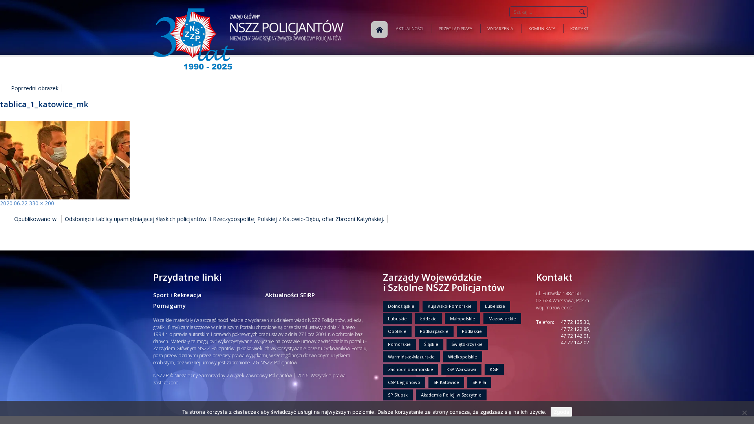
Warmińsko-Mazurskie (411, 357)
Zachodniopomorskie (410, 369)
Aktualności (409, 28)
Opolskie (397, 331)
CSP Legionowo (404, 382)
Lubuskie (397, 319)
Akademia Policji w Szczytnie (451, 395)
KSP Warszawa (461, 369)
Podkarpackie (434, 331)
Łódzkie (428, 319)
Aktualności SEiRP (290, 295)
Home (379, 29)
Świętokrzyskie (467, 344)
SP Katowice (446, 382)
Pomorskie (399, 344)
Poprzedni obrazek (35, 88)
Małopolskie (462, 319)
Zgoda (561, 412)
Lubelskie (495, 306)
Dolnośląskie (401, 306)
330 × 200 (41, 203)
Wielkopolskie (462, 357)
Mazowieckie (502, 319)
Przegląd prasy (455, 28)
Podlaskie (472, 331)
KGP (494, 369)
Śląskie (431, 344)
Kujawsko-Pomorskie (450, 306)
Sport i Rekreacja (177, 295)
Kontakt (579, 28)
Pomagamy (169, 305)
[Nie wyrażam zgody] (744, 413)
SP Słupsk (398, 395)
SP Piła (479, 382)
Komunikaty (542, 28)
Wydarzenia (500, 28)
